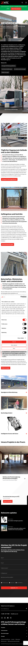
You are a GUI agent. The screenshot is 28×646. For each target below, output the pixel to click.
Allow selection (14, 345)
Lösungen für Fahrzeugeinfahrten (8, 65)
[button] (25, 94)
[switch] (24, 324)
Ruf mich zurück (5, 582)
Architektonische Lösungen (19, 69)
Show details (21, 338)
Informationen (4, 630)
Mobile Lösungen (5, 72)
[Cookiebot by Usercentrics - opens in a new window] (20, 297)
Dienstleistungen (5, 633)
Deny (14, 348)
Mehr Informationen (16, 8)
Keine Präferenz (19, 582)
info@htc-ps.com (14, 613)
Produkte (3, 627)
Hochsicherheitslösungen (7, 69)
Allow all (14, 341)
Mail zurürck (12, 582)
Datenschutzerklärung (5, 639)
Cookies (12, 639)
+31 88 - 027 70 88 (5, 613)
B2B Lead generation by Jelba (13, 641)
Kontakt (3, 636)
